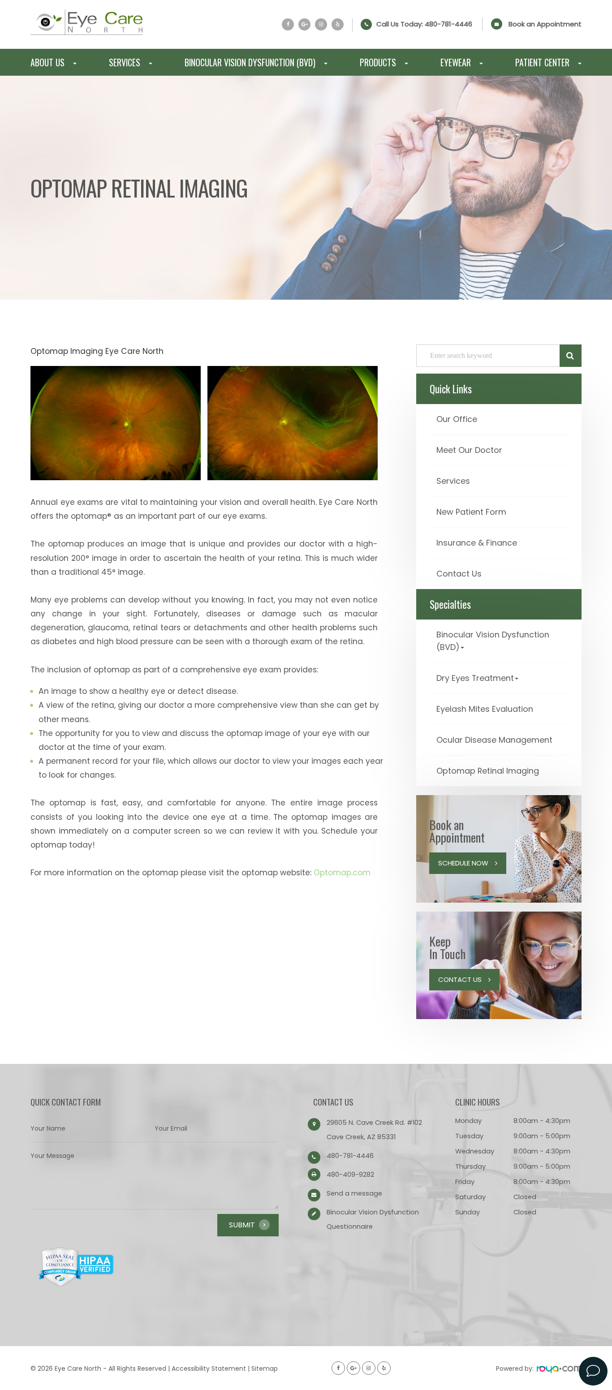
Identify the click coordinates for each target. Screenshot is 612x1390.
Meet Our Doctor (469, 450)
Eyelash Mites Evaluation (484, 708)
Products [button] (378, 62)
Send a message (354, 1193)
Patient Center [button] (542, 62)
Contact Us (459, 573)
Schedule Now (463, 863)
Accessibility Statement (209, 1368)
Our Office (456, 419)
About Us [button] (47, 62)
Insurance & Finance (476, 542)
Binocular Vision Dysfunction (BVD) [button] (250, 62)
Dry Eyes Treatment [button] (475, 678)
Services (453, 480)
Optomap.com (342, 872)
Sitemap (264, 1368)
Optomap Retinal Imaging (487, 770)
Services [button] (124, 62)
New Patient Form (471, 511)
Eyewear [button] (455, 62)
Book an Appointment (545, 24)
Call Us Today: (424, 24)
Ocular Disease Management (494, 739)
